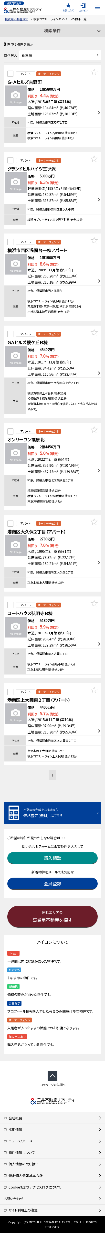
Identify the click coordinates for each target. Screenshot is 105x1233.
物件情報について (21, 1152)
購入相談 (52, 858)
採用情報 (14, 1129)
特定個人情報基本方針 (25, 1175)
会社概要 (14, 1118)
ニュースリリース (20, 1140)
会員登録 (52, 883)
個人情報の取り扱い (22, 1163)
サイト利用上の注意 (22, 1210)
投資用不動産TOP (16, 19)
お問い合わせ (13, 1198)
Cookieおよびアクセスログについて (34, 1187)
